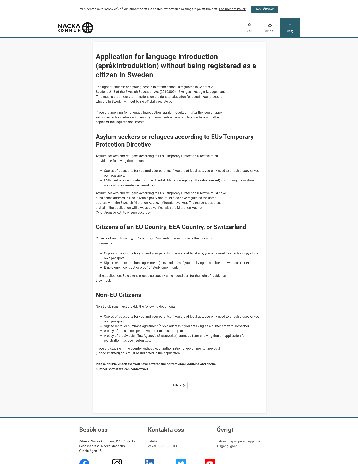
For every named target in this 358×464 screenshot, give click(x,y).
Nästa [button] (177, 385)
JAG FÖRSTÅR (264, 9)
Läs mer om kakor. (232, 9)
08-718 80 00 (167, 446)
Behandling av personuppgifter (238, 441)
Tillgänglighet (226, 446)
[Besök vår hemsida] (88, 28)
